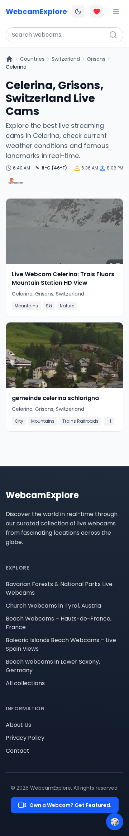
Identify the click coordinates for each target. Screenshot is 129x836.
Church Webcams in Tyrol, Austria (53, 606)
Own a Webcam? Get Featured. (70, 805)
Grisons (96, 58)
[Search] (113, 34)
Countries (32, 58)
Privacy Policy (25, 738)
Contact (17, 751)
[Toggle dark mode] (78, 11)
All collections (25, 683)
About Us (18, 725)
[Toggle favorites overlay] (96, 11)
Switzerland (66, 58)
